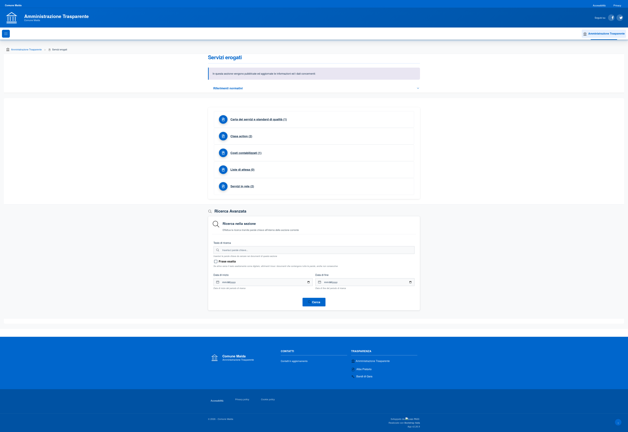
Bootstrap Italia (412, 422)
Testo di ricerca (222, 243)
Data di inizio (221, 275)
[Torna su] (618, 422)
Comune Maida (13, 5)
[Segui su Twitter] (620, 17)
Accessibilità (599, 5)
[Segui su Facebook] (611, 17)
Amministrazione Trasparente (606, 33)
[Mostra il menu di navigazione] (6, 34)
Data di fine (322, 275)
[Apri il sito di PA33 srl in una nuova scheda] (412, 418)
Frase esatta (227, 261)
